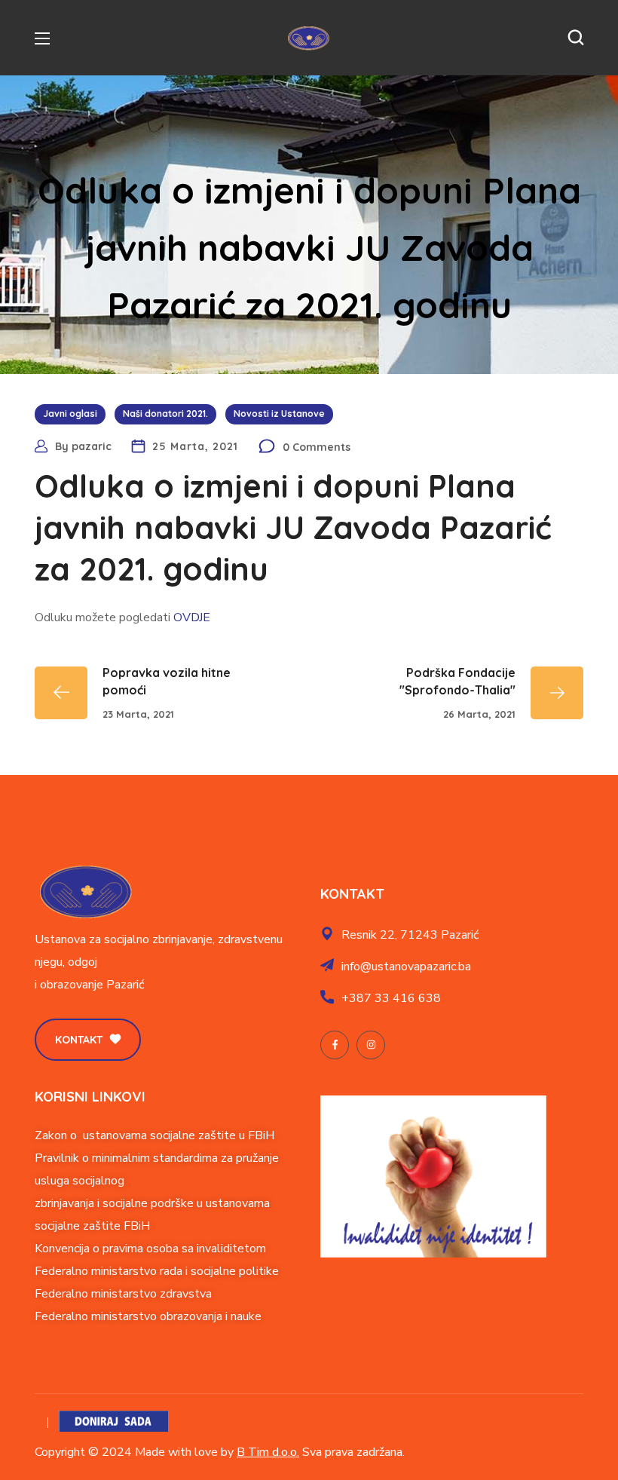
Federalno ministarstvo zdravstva (123, 1293)
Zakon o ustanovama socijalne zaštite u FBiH (154, 1135)
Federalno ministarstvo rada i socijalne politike (157, 1271)
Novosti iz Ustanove (279, 413)
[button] (575, 37)
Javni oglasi (70, 413)
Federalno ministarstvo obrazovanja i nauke (148, 1316)
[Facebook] (334, 1045)
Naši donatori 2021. (165, 413)
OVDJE (191, 617)
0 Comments (316, 447)
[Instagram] (370, 1045)
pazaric (92, 446)
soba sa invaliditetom (209, 1248)
